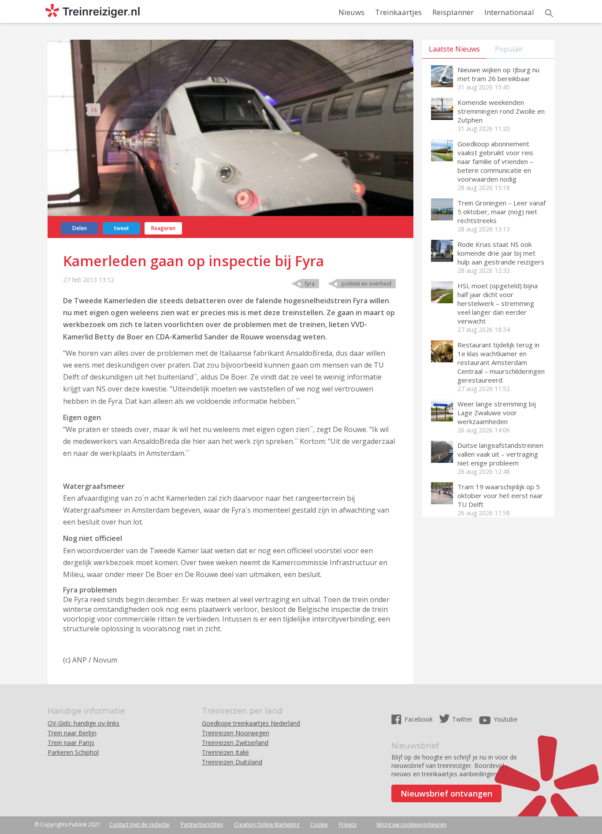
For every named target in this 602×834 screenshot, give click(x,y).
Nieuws (351, 12)
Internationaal (509, 12)
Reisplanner (453, 12)
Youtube (505, 719)
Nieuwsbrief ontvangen (446, 793)
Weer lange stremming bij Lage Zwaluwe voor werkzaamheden (496, 412)
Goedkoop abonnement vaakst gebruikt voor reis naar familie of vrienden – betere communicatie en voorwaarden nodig (495, 161)
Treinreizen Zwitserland (235, 742)
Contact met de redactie (139, 824)
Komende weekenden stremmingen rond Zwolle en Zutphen (501, 111)
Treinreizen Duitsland (232, 762)
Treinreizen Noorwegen (235, 733)
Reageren (163, 228)
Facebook (420, 719)
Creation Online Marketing (266, 824)
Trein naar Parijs (71, 742)
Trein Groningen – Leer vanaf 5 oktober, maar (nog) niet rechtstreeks (501, 211)
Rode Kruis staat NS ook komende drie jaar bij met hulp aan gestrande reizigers (500, 253)
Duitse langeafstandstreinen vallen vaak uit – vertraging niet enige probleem (500, 454)
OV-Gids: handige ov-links (83, 723)
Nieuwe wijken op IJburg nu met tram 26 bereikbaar (498, 74)
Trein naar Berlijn (72, 733)
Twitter (462, 719)
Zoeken (549, 13)
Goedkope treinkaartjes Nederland (251, 723)
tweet (121, 228)
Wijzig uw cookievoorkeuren (411, 824)
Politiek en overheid (366, 283)
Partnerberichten (202, 824)
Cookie (319, 824)
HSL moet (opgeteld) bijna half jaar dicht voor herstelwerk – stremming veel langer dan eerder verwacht (497, 303)
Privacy (348, 824)
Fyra (310, 283)
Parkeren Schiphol (73, 752)
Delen (79, 228)
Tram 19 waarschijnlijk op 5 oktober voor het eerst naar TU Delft (500, 495)
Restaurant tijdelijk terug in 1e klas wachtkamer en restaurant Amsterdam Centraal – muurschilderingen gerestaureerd (501, 362)
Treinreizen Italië (225, 752)
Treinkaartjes (398, 12)
